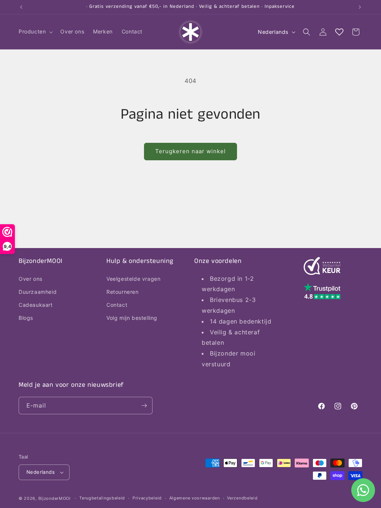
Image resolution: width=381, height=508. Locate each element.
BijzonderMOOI (54, 498)
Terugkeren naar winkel (190, 151)
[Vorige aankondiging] (21, 7)
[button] (35, 31)
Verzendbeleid (242, 498)
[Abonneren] (144, 405)
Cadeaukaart (36, 305)
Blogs (26, 318)
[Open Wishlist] (339, 32)
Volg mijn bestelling (131, 318)
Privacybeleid (147, 498)
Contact (116, 305)
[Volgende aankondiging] (360, 7)
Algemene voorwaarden (194, 498)
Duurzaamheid (38, 292)
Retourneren (122, 292)
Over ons (30, 279)
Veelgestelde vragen (133, 279)
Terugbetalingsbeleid (102, 498)
